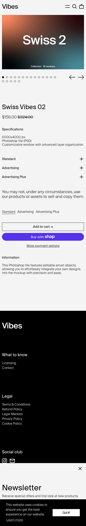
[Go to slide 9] (35, 77)
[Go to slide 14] (55, 77)
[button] (74, 6)
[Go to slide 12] (47, 77)
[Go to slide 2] (7, 77)
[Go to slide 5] (19, 77)
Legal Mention (12, 414)
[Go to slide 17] (11, 81)
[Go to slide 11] (43, 77)
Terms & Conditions (16, 404)
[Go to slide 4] (15, 77)
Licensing (9, 363)
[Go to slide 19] (19, 81)
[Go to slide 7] (27, 77)
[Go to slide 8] (31, 77)
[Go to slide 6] (23, 77)
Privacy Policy (12, 419)
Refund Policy (12, 409)
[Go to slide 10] (39, 77)
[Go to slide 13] (51, 77)
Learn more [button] (14, 520)
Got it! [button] (66, 512)
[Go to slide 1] (3, 77)
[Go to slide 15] (3, 81)
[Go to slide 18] (15, 81)
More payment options (43, 246)
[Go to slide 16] (7, 81)
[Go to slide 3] (11, 77)
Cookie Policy (12, 423)
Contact (8, 368)
